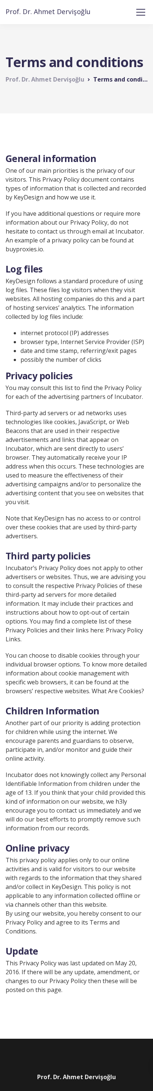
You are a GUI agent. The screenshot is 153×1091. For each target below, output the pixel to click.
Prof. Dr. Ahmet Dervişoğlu (48, 11)
